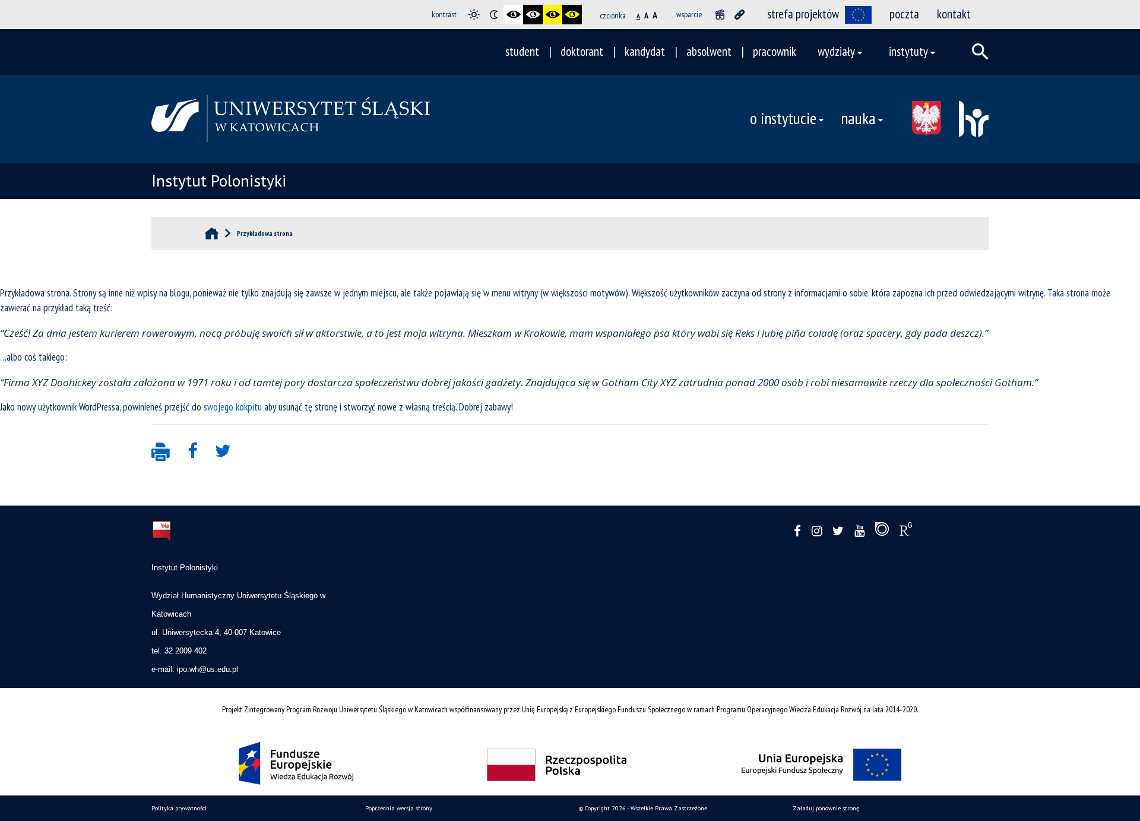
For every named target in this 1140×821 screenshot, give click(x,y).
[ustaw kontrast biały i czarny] (533, 14)
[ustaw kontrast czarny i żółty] (552, 14)
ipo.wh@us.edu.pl (207, 669)
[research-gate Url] (906, 531)
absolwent (709, 51)
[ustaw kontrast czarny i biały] (513, 14)
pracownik (774, 51)
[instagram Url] (817, 531)
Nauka (858, 118)
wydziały (836, 51)
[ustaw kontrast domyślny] (474, 14)
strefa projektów (803, 14)
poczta (904, 14)
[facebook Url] (797, 531)
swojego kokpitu (233, 406)
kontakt (954, 14)
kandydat (645, 51)
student (522, 51)
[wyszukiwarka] (980, 51)
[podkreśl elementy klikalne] (739, 14)
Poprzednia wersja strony (398, 808)
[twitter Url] (838, 531)
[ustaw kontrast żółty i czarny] (572, 14)
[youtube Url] (859, 531)
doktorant (581, 51)
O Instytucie (783, 118)
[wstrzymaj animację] (720, 14)
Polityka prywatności (179, 808)
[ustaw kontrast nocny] (494, 14)
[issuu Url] (882, 531)
